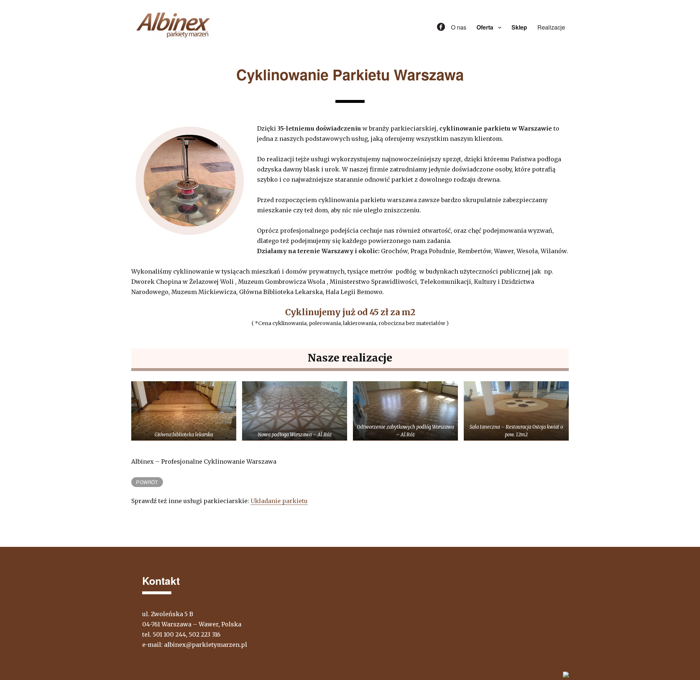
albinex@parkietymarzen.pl (205, 644)
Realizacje (551, 27)
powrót (147, 482)
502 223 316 (205, 634)
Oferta (485, 27)
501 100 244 (169, 634)
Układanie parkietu (279, 501)
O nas (458, 27)
